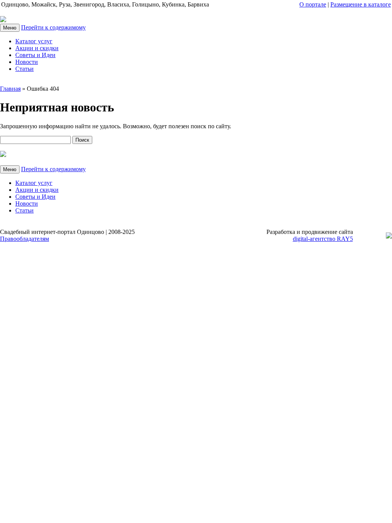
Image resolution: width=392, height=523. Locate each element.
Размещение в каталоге (360, 4)
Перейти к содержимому (53, 27)
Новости (26, 62)
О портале (312, 4)
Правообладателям (24, 238)
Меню (9, 28)
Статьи (24, 68)
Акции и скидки (37, 48)
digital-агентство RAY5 (323, 238)
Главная (10, 88)
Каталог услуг (33, 41)
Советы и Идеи (35, 55)
